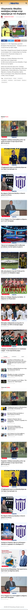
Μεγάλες (24, 80)
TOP (3, 268)
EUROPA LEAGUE (5, 294)
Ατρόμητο (20, 78)
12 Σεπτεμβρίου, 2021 (20, 16)
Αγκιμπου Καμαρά (8, 78)
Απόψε (14, 78)
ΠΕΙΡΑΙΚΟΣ (4, 458)
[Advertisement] (14, 99)
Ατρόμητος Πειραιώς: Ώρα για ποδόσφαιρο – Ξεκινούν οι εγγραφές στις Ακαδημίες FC (17, 420)
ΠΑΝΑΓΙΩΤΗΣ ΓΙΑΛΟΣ (9, 16)
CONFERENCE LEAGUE (6, 346)
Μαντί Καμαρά (17, 80)
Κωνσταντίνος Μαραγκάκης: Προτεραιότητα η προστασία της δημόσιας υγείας (15, 427)
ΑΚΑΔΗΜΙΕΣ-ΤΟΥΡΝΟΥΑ (7, 539)
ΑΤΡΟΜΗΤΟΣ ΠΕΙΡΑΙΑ (6, 190)
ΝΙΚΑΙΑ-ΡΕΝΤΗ (5, 566)
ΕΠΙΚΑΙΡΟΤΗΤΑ (5, 164)
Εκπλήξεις (10, 80)
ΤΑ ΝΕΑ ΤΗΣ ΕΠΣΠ (6, 216)
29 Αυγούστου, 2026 (5, 222)
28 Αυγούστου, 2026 (5, 274)
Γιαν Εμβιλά (4, 80)
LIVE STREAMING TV (6, 242)
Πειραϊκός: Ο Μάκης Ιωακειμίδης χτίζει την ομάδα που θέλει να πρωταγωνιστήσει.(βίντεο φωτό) (13, 141)
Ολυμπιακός (4, 82)
